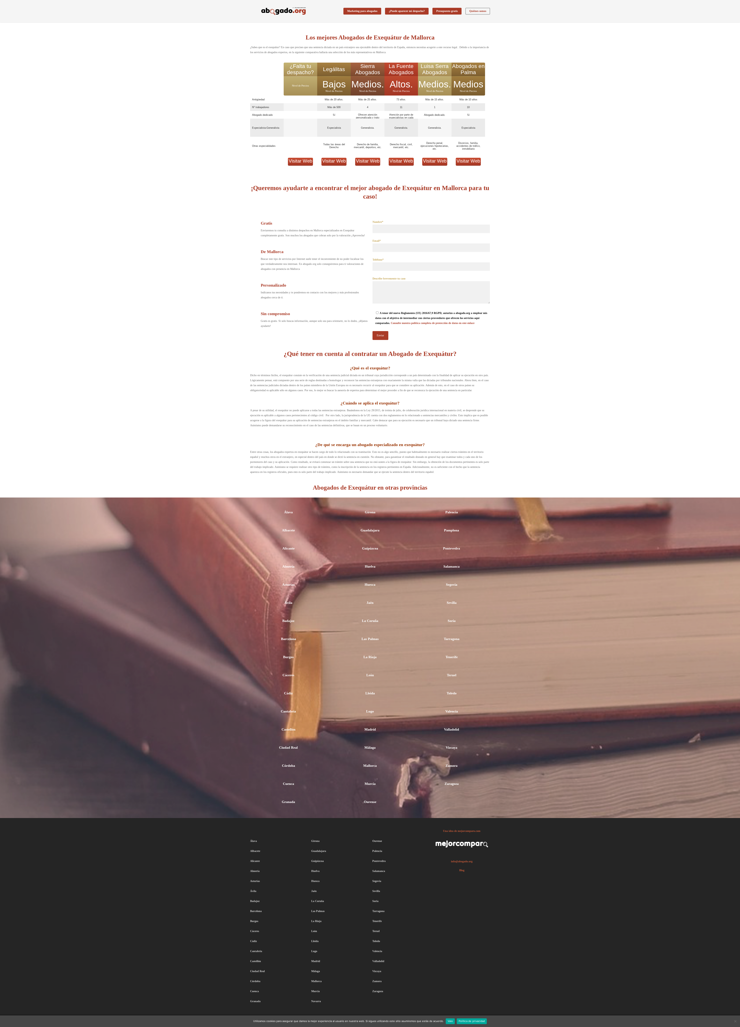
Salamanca (451, 566)
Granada (288, 802)
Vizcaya (451, 747)
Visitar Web (300, 161)
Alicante (288, 548)
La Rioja (370, 657)
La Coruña (370, 621)
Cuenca (288, 784)
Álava (288, 512)
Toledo (452, 693)
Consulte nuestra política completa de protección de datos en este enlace (432, 323)
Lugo (370, 711)
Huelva (370, 566)
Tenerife (452, 657)
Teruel (451, 675)
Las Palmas (370, 639)
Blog (461, 870)
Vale (450, 1021)
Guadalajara (370, 530)
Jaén (370, 603)
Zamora (451, 766)
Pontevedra (451, 548)
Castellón (288, 729)
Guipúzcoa (370, 548)
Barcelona (288, 639)
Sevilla (452, 603)
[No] (735, 1021)
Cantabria (288, 711)
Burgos (288, 657)
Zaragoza (452, 784)
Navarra (316, 1001)
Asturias (288, 584)
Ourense (370, 802)
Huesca (370, 584)
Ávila (288, 603)
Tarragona (451, 639)
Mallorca (370, 766)
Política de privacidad (472, 1021)
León (370, 675)
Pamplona (451, 530)
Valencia (451, 711)
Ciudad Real (288, 747)
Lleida (370, 693)
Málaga (370, 747)
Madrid (370, 729)
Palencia (451, 512)
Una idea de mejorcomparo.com (461, 831)
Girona (370, 512)
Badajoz (288, 621)
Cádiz (288, 693)
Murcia (370, 784)
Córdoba (288, 766)
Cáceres (288, 675)
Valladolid (451, 729)
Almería (288, 566)
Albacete (288, 530)
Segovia (451, 584)
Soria (452, 621)
